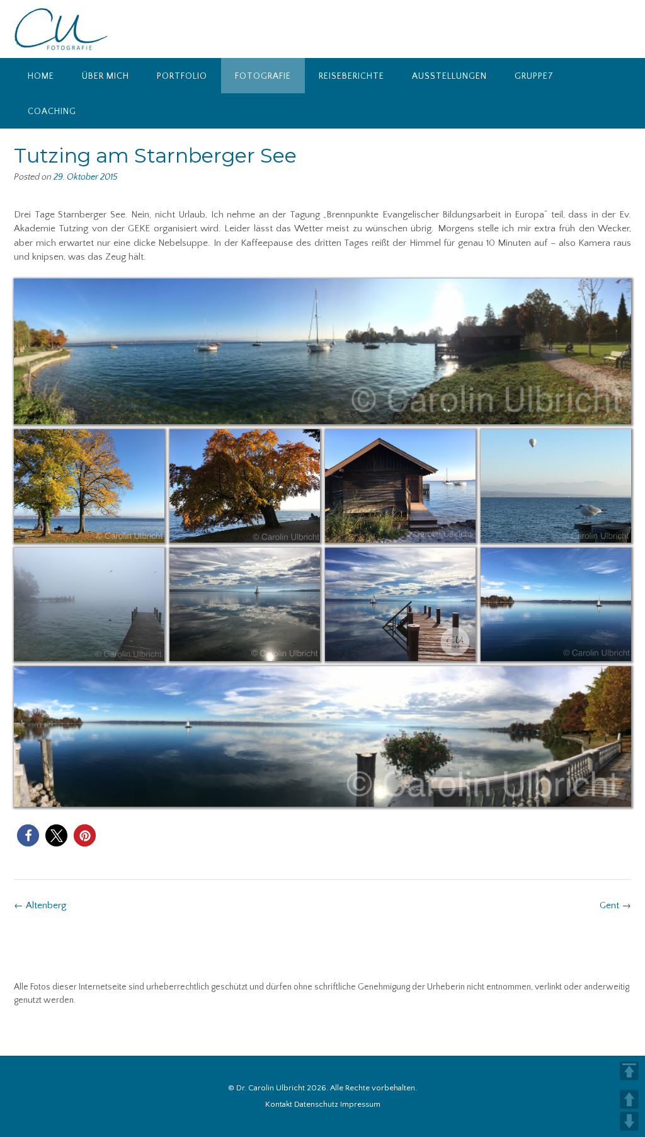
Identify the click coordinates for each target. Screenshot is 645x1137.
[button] (28, 835)
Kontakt (278, 1104)
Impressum (360, 1104)
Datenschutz (316, 1104)
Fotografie (263, 76)
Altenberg (40, 905)
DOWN (629, 1121)
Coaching (52, 112)
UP (629, 1099)
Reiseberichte (351, 76)
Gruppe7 (534, 76)
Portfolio (182, 76)
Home (41, 76)
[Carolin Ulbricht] (61, 29)
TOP (629, 1070)
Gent (615, 905)
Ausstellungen (449, 76)
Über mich (105, 76)
